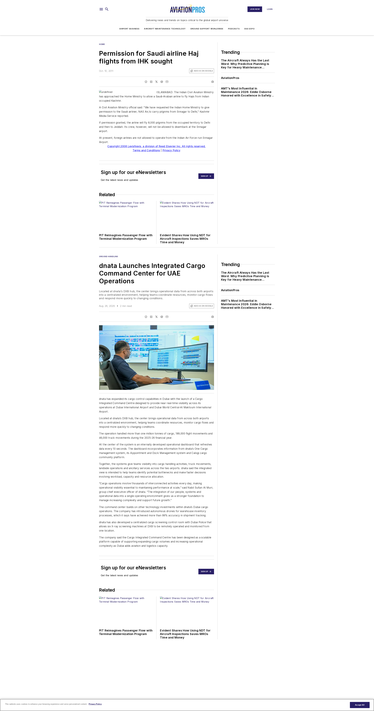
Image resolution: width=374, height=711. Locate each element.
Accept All (359, 705)
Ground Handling (108, 256)
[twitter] (156, 81)
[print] (212, 81)
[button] (101, 9)
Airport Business (129, 29)
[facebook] (145, 81)
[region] (187, 705)
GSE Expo (249, 29)
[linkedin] (151, 81)
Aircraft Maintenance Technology (165, 29)
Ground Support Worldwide (206, 29)
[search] (107, 9)
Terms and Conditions (146, 150)
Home (102, 44)
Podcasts (234, 29)
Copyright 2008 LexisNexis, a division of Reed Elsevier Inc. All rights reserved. (156, 146)
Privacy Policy (171, 150)
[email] (167, 81)
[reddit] (161, 81)
